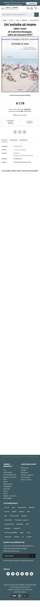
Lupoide (29, 537)
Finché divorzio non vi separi (20, 384)
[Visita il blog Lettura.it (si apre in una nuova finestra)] (27, 574)
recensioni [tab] (23, 140)
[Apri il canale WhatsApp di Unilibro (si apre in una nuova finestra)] (22, 574)
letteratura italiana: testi (22, 162)
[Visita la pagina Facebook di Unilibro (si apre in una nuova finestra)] (8, 574)
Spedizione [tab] (13, 140)
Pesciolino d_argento (21, 520)
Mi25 (28, 511)
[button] (36, 8)
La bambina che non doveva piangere (20, 338)
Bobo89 (24, 516)
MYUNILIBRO (32, 3)
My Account (24, 468)
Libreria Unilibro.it (7, 465)
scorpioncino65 (9, 524)
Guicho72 (27, 109)
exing (13, 507)
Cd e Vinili (6, 489)
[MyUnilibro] (31, 8)
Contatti (23, 470)
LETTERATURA (17, 159)
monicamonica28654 (10, 532)
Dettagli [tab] (4, 140)
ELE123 (6, 511)
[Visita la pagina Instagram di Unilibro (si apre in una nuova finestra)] (17, 574)
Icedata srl (23, 592)
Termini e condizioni (27, 475)
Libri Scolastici (7, 472)
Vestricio (16, 537)
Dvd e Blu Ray (7, 484)
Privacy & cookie (26, 480)
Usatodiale (20, 524)
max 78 (6, 507)
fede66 (14, 511)
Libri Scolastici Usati (9, 475)
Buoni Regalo (7, 498)
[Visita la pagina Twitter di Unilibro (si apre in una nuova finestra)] (13, 574)
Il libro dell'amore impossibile (20, 293)
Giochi (5, 493)
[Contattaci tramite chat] (28, 8)
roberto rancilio (14, 516)
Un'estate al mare (20, 429)
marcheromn (8, 520)
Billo (5, 516)
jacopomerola (22, 507)
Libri (4, 470)
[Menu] (2, 8)
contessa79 (7, 537)
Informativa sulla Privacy (11, 551)
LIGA (27, 524)
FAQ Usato (24, 472)
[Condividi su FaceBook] (15, 132)
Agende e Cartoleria (9, 496)
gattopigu (32, 507)
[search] (36, 15)
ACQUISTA (21, 216)
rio (23, 537)
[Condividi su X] (20, 132)
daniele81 (7, 528)
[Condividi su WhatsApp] (24, 132)
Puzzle (5, 491)
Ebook (5, 482)
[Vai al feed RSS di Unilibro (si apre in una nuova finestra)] (31, 574)
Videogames (7, 486)
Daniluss (21, 511)
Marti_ (22, 532)
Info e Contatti (25, 477)
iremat (28, 532)
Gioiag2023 (16, 528)
